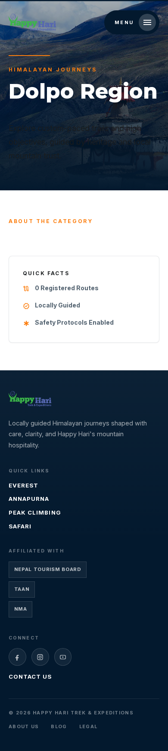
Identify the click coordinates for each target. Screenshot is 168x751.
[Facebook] (17, 657)
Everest (23, 485)
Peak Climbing (35, 512)
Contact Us (30, 676)
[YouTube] (63, 657)
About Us (24, 726)
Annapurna (29, 498)
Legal (88, 726)
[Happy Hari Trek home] (30, 399)
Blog (59, 726)
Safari (20, 526)
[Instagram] (40, 657)
